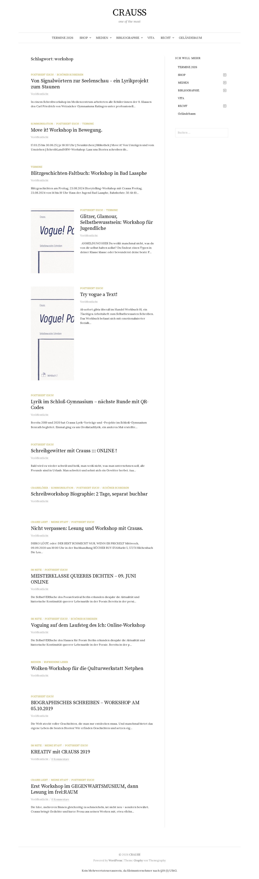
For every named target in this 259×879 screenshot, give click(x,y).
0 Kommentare (60, 759)
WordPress (115, 860)
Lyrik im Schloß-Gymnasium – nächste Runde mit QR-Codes (89, 405)
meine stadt (59, 522)
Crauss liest (39, 522)
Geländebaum (190, 38)
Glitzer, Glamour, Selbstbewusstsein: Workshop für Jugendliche (116, 222)
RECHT (166, 38)
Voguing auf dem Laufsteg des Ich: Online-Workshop (88, 625)
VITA (150, 38)
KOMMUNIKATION (42, 123)
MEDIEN (102, 38)
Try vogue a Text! (98, 294)
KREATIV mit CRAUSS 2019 (60, 752)
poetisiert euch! (42, 74)
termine (88, 123)
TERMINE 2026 (62, 38)
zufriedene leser (56, 662)
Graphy (138, 860)
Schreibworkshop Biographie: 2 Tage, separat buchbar (89, 494)
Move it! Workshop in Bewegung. (66, 130)
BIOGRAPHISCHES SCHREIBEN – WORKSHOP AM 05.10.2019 (85, 706)
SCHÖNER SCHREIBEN (70, 74)
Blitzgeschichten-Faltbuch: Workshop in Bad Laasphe (89, 173)
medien (36, 662)
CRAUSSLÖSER (39, 487)
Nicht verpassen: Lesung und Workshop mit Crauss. (87, 528)
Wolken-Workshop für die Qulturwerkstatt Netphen (87, 668)
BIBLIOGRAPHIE (127, 38)
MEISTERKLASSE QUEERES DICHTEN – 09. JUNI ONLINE (83, 579)
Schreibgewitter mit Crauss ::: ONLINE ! (74, 451)
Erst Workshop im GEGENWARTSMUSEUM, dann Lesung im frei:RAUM (84, 789)
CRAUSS (129, 13)
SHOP (84, 38)
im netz (36, 569)
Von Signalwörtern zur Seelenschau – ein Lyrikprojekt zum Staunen (89, 84)
